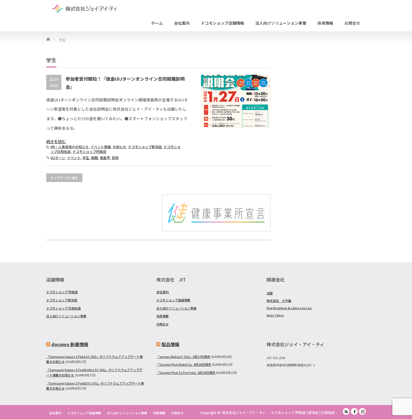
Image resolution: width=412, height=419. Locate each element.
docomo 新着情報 (69, 344)
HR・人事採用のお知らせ (69, 146)
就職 (94, 157)
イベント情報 (101, 146)
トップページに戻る (64, 177)
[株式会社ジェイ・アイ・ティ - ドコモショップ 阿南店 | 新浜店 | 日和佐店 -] (84, 8)
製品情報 (170, 344)
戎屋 (270, 293)
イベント (73, 157)
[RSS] (346, 411)
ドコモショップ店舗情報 (222, 23)
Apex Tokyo (275, 315)
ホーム (157, 23)
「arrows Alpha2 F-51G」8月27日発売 (183, 356)
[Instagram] (362, 411)
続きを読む (56, 141)
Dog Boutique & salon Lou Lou (289, 308)
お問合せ (352, 23)
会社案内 (182, 23)
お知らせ (119, 146)
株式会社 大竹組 (279, 300)
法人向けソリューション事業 (280, 23)
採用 (115, 157)
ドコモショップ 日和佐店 (63, 308)
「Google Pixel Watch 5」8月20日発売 (183, 364)
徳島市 (105, 157)
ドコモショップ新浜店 (145, 146)
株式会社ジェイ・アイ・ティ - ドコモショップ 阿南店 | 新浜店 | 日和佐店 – (279, 412)
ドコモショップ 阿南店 (62, 292)
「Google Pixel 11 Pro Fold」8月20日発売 (185, 372)
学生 (85, 157)
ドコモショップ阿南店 (89, 151)
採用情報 (325, 23)
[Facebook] (354, 411)
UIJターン (57, 157)
